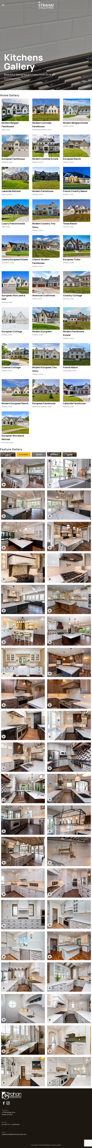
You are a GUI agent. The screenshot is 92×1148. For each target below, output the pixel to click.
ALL (7, 454)
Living (69, 454)
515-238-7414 (6, 1124)
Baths (39, 454)
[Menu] (3, 5)
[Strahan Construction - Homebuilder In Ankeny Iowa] (46, 5)
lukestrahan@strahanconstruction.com (14, 1134)
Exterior (54, 454)
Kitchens (23, 454)
